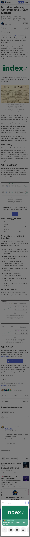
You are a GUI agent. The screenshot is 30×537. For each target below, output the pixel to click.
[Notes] (23, 529)
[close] (27, 502)
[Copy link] (4, 529)
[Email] (17, 529)
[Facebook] (11, 529)
